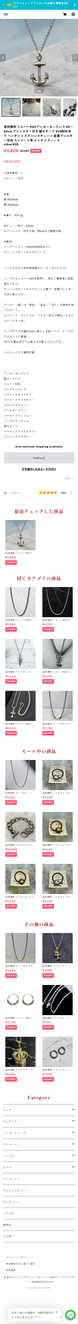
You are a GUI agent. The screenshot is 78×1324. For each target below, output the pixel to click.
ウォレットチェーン (15, 1190)
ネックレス (10, 1121)
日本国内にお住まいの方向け (39, 469)
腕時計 (7, 1225)
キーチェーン (11, 1202)
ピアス (7, 1167)
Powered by (35, 1287)
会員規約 (11, 1270)
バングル (8, 1156)
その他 (7, 1236)
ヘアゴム (8, 1213)
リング (7, 1110)
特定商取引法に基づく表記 (20, 1263)
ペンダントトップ (14, 1133)
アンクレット (11, 1179)
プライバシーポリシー (18, 1257)
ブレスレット (11, 1144)
